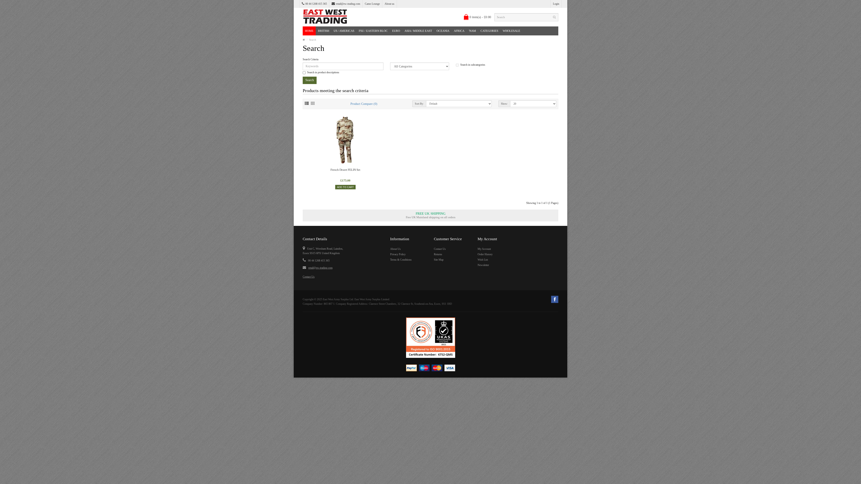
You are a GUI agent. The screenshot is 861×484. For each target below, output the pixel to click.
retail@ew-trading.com (348, 3)
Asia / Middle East (418, 30)
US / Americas (344, 30)
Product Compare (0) (363, 104)
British (323, 30)
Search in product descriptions (323, 72)
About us (389, 3)
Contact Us (309, 276)
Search (312, 39)
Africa (459, 30)
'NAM (472, 30)
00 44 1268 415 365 (319, 260)
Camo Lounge (372, 3)
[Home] (304, 39)
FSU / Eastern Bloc (373, 30)
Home (309, 30)
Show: (504, 103)
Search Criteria (310, 59)
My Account (484, 249)
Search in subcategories (472, 64)
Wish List (483, 259)
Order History (485, 254)
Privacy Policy (398, 254)
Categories (489, 30)
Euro (396, 30)
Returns (438, 254)
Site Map (439, 259)
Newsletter (483, 265)
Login (556, 3)
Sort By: (419, 103)
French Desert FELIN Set (345, 169)
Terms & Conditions (401, 259)
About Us (395, 249)
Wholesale (511, 30)
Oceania (443, 30)
